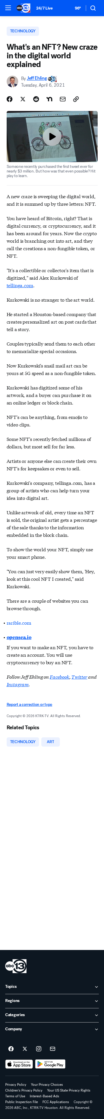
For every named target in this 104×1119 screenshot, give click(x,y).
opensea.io (19, 637)
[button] (8, 8)
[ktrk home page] (16, 966)
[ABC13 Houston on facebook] (11, 1049)
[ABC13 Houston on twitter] (25, 1049)
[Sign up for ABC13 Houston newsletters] (52, 1049)
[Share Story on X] (23, 99)
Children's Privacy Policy (23, 1090)
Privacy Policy (15, 1084)
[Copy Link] (76, 99)
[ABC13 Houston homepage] (23, 8)
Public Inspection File (21, 1102)
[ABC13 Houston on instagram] (38, 1049)
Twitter (79, 676)
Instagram (18, 684)
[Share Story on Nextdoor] (49, 99)
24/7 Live (44, 8)
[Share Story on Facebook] (9, 99)
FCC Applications (55, 1102)
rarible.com (19, 622)
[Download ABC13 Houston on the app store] (19, 1064)
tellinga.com (20, 285)
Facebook (59, 676)
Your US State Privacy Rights (68, 1090)
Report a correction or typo (29, 704)
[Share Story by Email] (63, 99)
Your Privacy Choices (47, 1084)
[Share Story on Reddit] (36, 99)
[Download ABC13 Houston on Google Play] (50, 1064)
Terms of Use (15, 1096)
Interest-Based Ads (44, 1096)
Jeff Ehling (37, 78)
